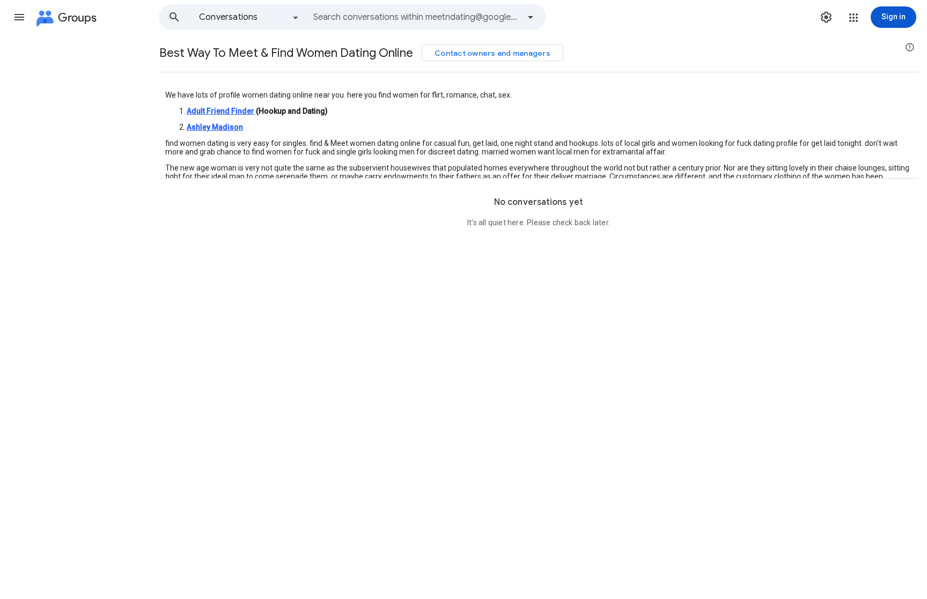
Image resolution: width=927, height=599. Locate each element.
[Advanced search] (531, 17)
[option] (249, 17)
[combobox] (416, 17)
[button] (19, 17)
